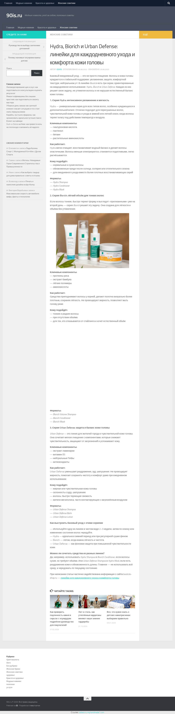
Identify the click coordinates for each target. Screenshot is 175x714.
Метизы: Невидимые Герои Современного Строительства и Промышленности (23, 163)
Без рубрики (11, 666)
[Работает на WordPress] (17, 705)
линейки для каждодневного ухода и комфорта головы (90, 577)
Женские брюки (13, 669)
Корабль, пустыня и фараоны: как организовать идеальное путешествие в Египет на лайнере (23, 118)
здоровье (10, 675)
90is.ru (14, 15)
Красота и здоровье (45, 3)
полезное (10, 684)
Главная (8, 3)
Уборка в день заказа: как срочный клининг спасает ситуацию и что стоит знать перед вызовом (23, 109)
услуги (9, 687)
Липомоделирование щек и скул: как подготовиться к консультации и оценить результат (24, 90)
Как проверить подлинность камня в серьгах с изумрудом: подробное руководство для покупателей (62, 618)
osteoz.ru (83, 712)
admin (59, 69)
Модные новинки (24, 3)
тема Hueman (35, 706)
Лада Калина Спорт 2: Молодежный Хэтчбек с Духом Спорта (23, 151)
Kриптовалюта (12, 660)
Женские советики (66, 3)
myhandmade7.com (95, 712)
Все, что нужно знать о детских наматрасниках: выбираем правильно (119, 615)
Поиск (9, 68)
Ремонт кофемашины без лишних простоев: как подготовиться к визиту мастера (22, 99)
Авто (8, 663)
